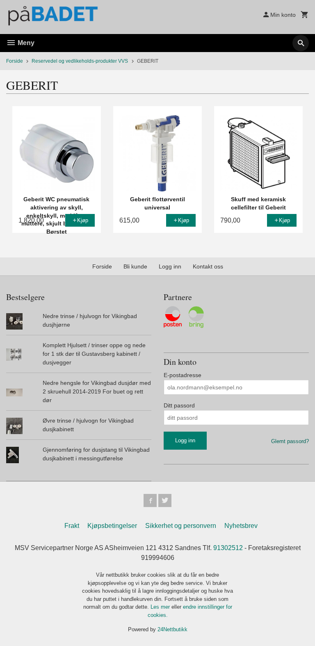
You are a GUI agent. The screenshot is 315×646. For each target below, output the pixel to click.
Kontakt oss (208, 266)
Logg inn (170, 266)
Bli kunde (135, 266)
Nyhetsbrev (241, 525)
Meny (25, 42)
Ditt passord (179, 405)
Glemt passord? (290, 441)
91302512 (228, 547)
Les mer (161, 607)
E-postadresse (182, 375)
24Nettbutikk (172, 629)
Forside (14, 61)
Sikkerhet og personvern (180, 525)
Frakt (71, 525)
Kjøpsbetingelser (112, 525)
